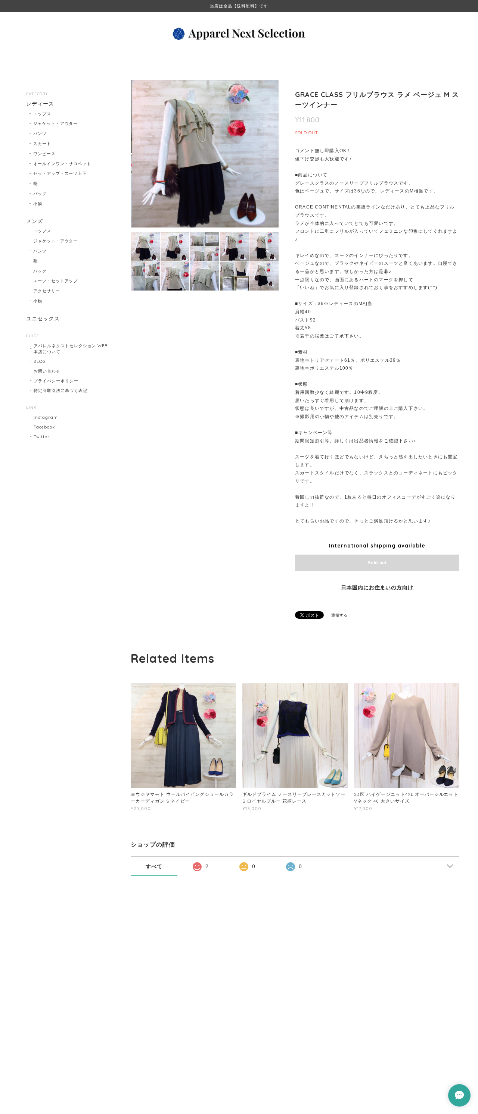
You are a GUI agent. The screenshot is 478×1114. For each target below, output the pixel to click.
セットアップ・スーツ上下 (60, 173)
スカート (42, 143)
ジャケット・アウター (55, 123)
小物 (37, 203)
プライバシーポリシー (56, 380)
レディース (40, 104)
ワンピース (44, 153)
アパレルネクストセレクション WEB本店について (71, 348)
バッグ (40, 193)
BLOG (40, 361)
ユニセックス (43, 319)
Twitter (42, 436)
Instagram (46, 417)
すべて (154, 866)
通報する (339, 615)
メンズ (34, 221)
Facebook (44, 427)
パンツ (40, 133)
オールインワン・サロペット (62, 163)
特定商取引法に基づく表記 (60, 390)
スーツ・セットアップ (55, 280)
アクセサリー (46, 291)
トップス (42, 113)
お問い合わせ (47, 371)
